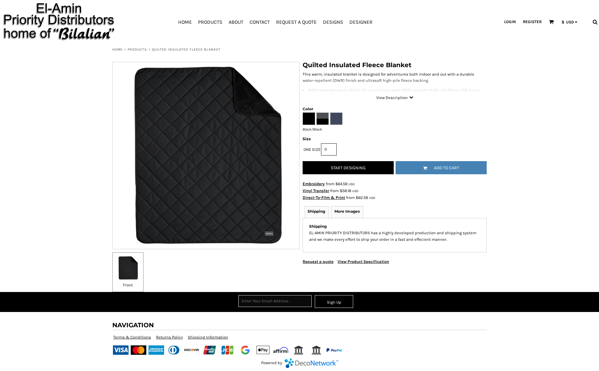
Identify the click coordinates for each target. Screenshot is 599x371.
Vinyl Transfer (316, 190)
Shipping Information (208, 337)
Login (510, 21)
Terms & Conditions (132, 337)
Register (532, 21)
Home (117, 49)
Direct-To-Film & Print (324, 197)
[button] (551, 21)
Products (137, 49)
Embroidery (314, 183)
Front (128, 285)
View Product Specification (363, 261)
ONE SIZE (312, 149)
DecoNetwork (311, 363)
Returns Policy (169, 337)
